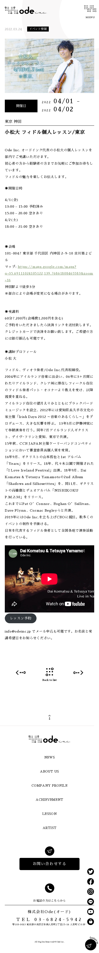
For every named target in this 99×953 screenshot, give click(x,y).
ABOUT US (49, 771)
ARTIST (50, 827)
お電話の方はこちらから (49, 900)
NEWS (49, 757)
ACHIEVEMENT (49, 799)
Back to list (49, 680)
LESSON (49, 813)
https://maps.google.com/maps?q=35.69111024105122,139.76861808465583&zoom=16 (49, 273)
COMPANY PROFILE (49, 785)
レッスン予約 (20, 618)
